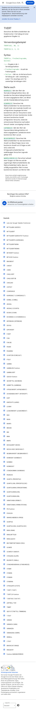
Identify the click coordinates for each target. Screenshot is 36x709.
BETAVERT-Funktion (13, 253)
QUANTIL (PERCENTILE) (14, 479)
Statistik (6, 218)
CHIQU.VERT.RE (11, 278)
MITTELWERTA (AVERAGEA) (15, 240)
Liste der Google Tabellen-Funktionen (18, 223)
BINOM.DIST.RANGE (13, 646)
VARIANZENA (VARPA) (13, 633)
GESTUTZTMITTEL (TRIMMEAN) (16, 611)
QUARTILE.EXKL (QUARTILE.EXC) (16, 526)
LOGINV (9, 406)
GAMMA (9, 364)
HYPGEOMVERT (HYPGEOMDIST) (17, 389)
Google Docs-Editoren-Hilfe (14, 3)
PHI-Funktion (11, 509)
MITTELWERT (11, 231)
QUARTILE (10, 522)
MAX (8, 415)
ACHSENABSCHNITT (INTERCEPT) (17, 394)
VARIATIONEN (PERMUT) (14, 500)
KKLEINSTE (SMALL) (13, 560)
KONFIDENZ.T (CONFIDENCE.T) (16, 295)
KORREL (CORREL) (12, 300)
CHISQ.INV (10, 283)
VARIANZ (9, 620)
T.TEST (9, 616)
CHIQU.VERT (10, 274)
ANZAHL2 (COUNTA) (13, 308)
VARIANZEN (10, 628)
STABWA (9, 573)
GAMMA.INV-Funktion (13, 368)
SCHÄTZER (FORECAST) (14, 355)
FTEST (9, 360)
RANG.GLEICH (11, 539)
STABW (9, 569)
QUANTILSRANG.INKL (13, 496)
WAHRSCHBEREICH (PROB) (15, 517)
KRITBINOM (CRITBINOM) (14, 321)
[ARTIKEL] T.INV (11, 603)
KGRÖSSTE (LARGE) (13, 402)
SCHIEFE (9, 547)
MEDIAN (9, 428)
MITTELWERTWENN (13, 244)
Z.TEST (9, 641)
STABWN (9, 577)
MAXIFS (9, 424)
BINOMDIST (10, 261)
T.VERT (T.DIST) (12, 590)
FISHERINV (10, 351)
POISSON (9, 513)
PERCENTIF (10, 650)
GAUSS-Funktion (12, 377)
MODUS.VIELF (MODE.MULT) (15, 449)
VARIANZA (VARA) (12, 624)
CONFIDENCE (11, 291)
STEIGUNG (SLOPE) (13, 556)
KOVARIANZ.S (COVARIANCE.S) (16, 317)
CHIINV (9, 270)
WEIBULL (9, 637)
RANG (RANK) (11, 530)
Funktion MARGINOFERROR (15, 654)
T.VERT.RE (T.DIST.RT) (13, 599)
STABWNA (10, 581)
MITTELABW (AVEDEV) (14, 227)
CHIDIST (9, 266)
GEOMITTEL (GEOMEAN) (14, 381)
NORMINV (9, 462)
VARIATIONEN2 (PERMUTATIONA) (17, 505)
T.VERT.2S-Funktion (13, 594)
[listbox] (9, 705)
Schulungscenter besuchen (9, 672)
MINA (8, 436)
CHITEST (9, 287)
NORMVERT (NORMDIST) (14, 458)
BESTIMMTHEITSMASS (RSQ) (16, 543)
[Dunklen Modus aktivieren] (18, 705)
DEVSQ (9, 325)
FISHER (9, 347)
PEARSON (10, 475)
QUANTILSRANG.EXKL (13, 492)
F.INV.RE (9, 342)
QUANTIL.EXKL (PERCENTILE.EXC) (17, 483)
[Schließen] (34, 7)
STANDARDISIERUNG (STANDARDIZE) (18, 564)
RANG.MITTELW (11, 535)
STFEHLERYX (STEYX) (13, 586)
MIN (8, 432)
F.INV (8, 338)
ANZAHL (9, 304)
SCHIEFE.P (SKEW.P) (13, 552)
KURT (8, 398)
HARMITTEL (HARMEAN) (14, 385)
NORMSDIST (10, 466)
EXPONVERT (10, 330)
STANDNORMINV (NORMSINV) (16, 471)
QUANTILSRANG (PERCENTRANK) (17, 488)
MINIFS (9, 441)
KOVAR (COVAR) (12, 313)
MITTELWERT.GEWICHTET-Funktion (18, 236)
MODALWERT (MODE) (13, 445)
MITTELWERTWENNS (13, 249)
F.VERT (9, 334)
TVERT (9, 607)
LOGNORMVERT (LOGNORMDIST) (17, 411)
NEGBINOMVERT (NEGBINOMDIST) (17, 453)
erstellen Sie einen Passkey (10, 19)
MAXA (8, 419)
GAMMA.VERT (11, 372)
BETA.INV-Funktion (12, 257)
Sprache (7, 703)
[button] (3, 2)
